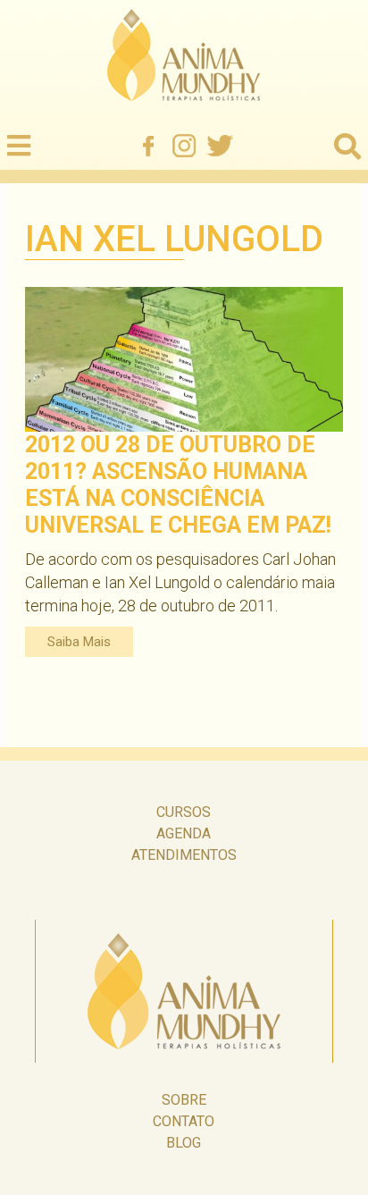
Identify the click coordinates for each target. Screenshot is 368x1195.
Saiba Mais (79, 642)
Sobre (184, 1099)
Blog (183, 1142)
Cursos (183, 812)
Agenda (183, 833)
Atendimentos (184, 854)
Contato (183, 1121)
